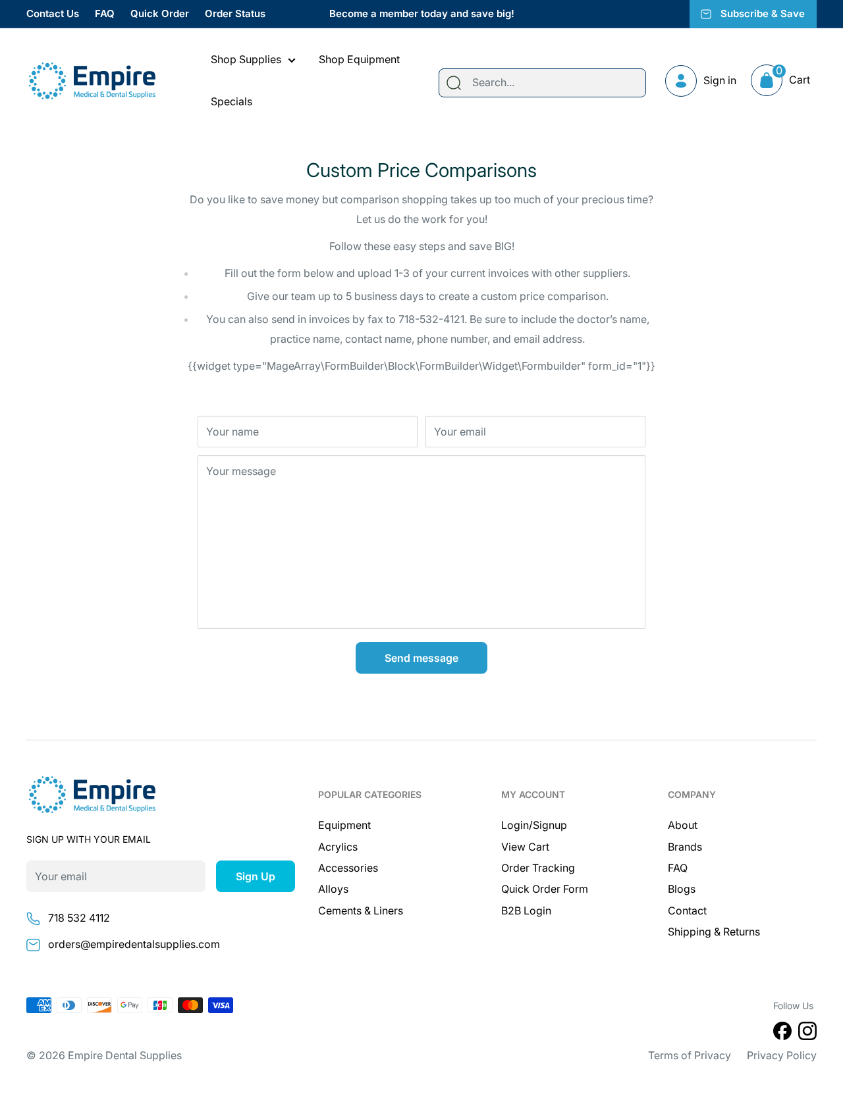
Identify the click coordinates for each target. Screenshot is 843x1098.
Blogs (681, 888)
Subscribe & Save (763, 13)
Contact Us (52, 13)
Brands (685, 846)
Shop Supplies (246, 59)
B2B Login (526, 910)
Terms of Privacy (689, 1055)
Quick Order (159, 13)
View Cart (525, 846)
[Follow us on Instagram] (807, 1033)
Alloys (333, 888)
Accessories (348, 867)
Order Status (235, 13)
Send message (421, 657)
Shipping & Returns (714, 931)
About (682, 825)
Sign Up (255, 876)
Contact (687, 910)
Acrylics (338, 846)
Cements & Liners (360, 910)
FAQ (105, 13)
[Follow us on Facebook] (782, 1033)
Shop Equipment (359, 59)
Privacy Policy (782, 1055)
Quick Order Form (544, 888)
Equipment (344, 825)
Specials (231, 101)
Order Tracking (538, 867)
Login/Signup (534, 825)
